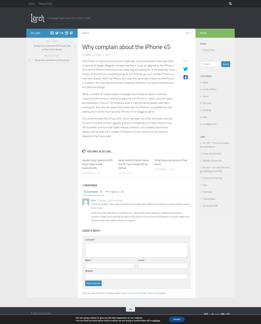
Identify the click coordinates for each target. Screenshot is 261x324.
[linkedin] (66, 33)
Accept (176, 319)
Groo (205, 185)
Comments (94, 191)
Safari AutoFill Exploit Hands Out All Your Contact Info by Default (133, 164)
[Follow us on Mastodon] (71, 33)
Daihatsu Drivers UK (212, 160)
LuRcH (88, 55)
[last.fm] (61, 33)
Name (88, 260)
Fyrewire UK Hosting (212, 178)
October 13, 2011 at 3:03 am (111, 200)
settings (156, 320)
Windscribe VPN (210, 205)
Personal (207, 103)
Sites (205, 117)
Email (142, 260)
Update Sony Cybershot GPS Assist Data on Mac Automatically (97, 164)
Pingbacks (116, 191)
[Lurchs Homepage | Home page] (38, 18)
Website (89, 271)
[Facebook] (52, 33)
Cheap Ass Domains (212, 153)
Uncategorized (209, 124)
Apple (85, 33)
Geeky (206, 96)
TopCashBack (209, 199)
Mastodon (207, 192)
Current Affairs (209, 89)
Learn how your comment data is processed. (144, 293)
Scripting (207, 110)
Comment (90, 239)
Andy (93, 200)
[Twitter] (57, 33)
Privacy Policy (45, 3)
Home (31, 3)
